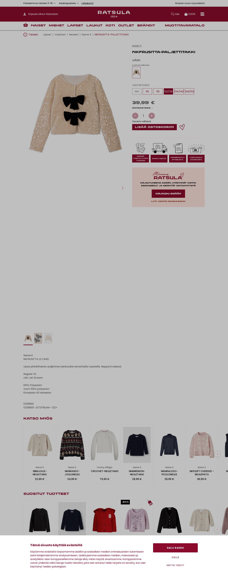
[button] (122, 188)
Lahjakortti (88, 3)
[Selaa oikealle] (217, 454)
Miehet (56, 25)
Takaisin (33, 34)
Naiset (38, 25)
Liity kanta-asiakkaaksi (168, 201)
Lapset (75, 25)
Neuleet (73, 34)
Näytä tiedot (175, 565)
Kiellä (175, 557)
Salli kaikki (175, 547)
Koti (110, 25)
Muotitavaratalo (185, 25)
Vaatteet (60, 34)
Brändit (146, 25)
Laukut (94, 25)
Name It (86, 34)
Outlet (126, 25)
